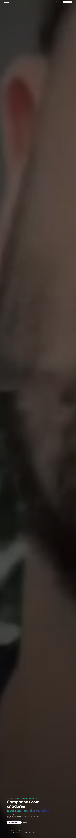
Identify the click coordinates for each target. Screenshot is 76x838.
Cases (40, 2)
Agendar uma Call (67, 2)
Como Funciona (34, 2)
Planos (44, 2)
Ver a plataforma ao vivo (14, 822)
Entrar (61, 2)
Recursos (28, 2)
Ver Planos (25, 822)
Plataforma (21, 2)
